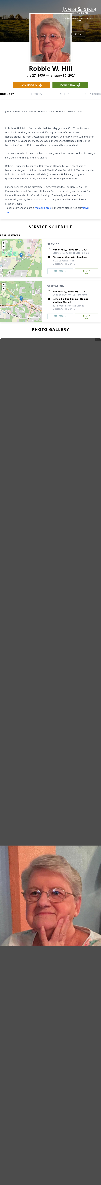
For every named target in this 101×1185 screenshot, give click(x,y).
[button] (21, 255)
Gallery (63, 94)
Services (36, 94)
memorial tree (43, 207)
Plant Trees (86, 272)
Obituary (7, 94)
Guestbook (93, 94)
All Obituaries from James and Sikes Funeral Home (79, 19)
